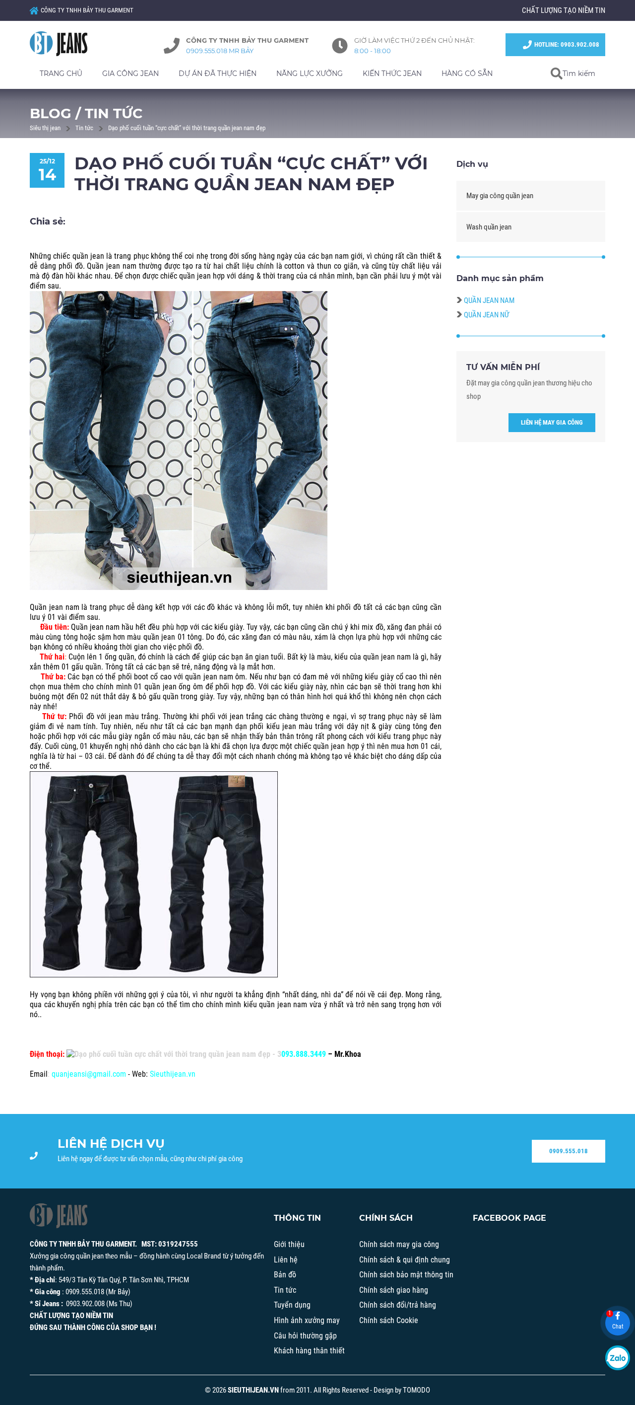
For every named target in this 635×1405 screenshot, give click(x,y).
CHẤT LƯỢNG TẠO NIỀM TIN (563, 10)
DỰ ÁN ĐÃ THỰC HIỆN (217, 73)
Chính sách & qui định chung (404, 1259)
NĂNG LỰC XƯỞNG (309, 73)
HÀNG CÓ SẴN (467, 73)
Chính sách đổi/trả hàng (397, 1305)
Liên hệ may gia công (552, 422)
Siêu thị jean (45, 128)
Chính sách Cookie (388, 1320)
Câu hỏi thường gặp (305, 1335)
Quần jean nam (489, 300)
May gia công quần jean (499, 195)
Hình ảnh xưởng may (307, 1320)
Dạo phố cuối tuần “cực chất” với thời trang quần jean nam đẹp (186, 128)
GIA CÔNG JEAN (130, 73)
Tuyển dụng (292, 1305)
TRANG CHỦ (61, 73)
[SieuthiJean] (69, 43)
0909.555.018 (568, 1151)
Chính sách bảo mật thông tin (406, 1274)
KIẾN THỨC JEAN (392, 73)
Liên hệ (286, 1259)
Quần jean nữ (486, 314)
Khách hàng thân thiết (309, 1350)
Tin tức (84, 128)
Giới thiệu (289, 1244)
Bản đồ (285, 1274)
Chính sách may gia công (399, 1244)
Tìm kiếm (579, 73)
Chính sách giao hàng (393, 1290)
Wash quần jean (488, 226)
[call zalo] (617, 1357)
